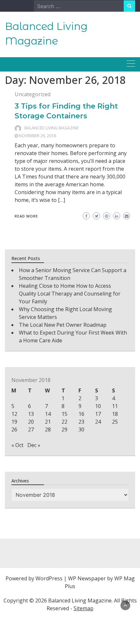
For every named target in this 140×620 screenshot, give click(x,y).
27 (31, 429)
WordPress (49, 578)
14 (48, 413)
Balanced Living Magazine (51, 128)
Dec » (33, 445)
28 (48, 429)
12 (14, 413)
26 (14, 429)
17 (98, 413)
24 (98, 421)
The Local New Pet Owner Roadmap (62, 324)
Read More (26, 216)
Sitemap (83, 608)
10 (98, 406)
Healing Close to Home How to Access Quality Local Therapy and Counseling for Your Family (69, 293)
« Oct (17, 445)
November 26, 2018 (37, 136)
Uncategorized (32, 94)
